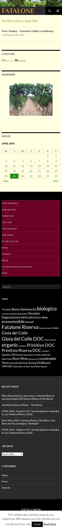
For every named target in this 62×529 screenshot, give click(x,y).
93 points (6, 309)
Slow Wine (20, 358)
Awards (6, 254)
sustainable (47, 358)
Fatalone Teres (45, 328)
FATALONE (18, 11)
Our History (9, 210)
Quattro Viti (9, 354)
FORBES (55, 328)
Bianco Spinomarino (24, 309)
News (5, 248)
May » (56, 181)
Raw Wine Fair (30, 355)
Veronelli (13, 363)
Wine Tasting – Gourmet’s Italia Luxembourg (27, 30)
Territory (8, 216)
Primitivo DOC (41, 345)
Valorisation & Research (17, 267)
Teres (5, 363)
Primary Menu (58, 11)
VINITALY (7, 366)
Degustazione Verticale (17, 317)
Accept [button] (37, 524)
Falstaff (29, 321)
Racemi (19, 354)
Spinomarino (33, 359)
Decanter (34, 313)
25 (14, 176)
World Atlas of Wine (21, 366)
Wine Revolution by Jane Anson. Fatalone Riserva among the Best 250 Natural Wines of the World (28, 397)
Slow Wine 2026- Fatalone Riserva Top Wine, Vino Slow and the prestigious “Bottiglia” (28, 422)
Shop (4, 273)
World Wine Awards (38, 366)
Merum (53, 340)
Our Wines (8, 235)
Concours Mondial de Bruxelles (15, 314)
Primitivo (22, 346)
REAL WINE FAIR (43, 355)
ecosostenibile (13, 321)
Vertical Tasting (27, 362)
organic (10, 345)
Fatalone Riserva (20, 327)
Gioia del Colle (15, 332)
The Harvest (9, 229)
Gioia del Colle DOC (23, 339)
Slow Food (7, 359)
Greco (46, 340)
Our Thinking (10, 203)
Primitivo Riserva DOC (21, 350)
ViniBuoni (43, 363)
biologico (47, 308)
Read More (49, 524)
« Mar (6, 181)
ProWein (45, 351)
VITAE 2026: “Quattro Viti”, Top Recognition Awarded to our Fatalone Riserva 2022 (30, 413)
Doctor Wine (40, 317)
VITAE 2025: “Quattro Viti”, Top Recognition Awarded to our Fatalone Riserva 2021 (30, 431)
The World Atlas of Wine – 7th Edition (22, 404)
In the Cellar (10, 241)
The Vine (7, 222)
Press (5, 260)
